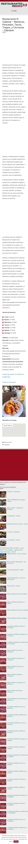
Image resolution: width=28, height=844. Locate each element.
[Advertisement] (14, 49)
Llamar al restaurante (9, 382)
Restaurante (8, 442)
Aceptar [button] (16, 841)
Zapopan (7, 444)
